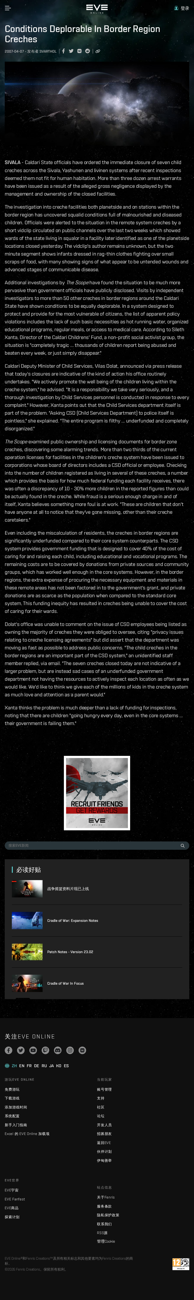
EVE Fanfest (15, 1199)
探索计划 (12, 1217)
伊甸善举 (104, 1160)
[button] (181, 8)
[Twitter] (21, 1050)
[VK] (82, 1050)
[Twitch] (45, 1050)
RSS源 (102, 1233)
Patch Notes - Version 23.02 (70, 952)
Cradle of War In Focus (65, 983)
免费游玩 (12, 1089)
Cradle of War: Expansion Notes (72, 920)
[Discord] (58, 1050)
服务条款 (104, 1206)
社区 (101, 1107)
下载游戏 (12, 1098)
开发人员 (104, 1125)
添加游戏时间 (16, 1107)
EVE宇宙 (12, 1190)
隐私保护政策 (108, 1215)
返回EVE (104, 1143)
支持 (101, 1098)
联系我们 (104, 1224)
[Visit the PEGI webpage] (180, 1264)
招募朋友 (104, 1134)
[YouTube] (33, 1050)
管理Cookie (106, 1241)
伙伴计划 (104, 1151)
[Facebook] (8, 1050)
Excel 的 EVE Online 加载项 (27, 1134)
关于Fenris (106, 1197)
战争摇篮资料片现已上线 (68, 889)
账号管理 (104, 1089)
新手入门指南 (16, 1125)
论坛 (101, 1116)
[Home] (97, 12)
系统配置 (12, 1116)
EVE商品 (12, 1208)
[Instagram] (70, 1050)
